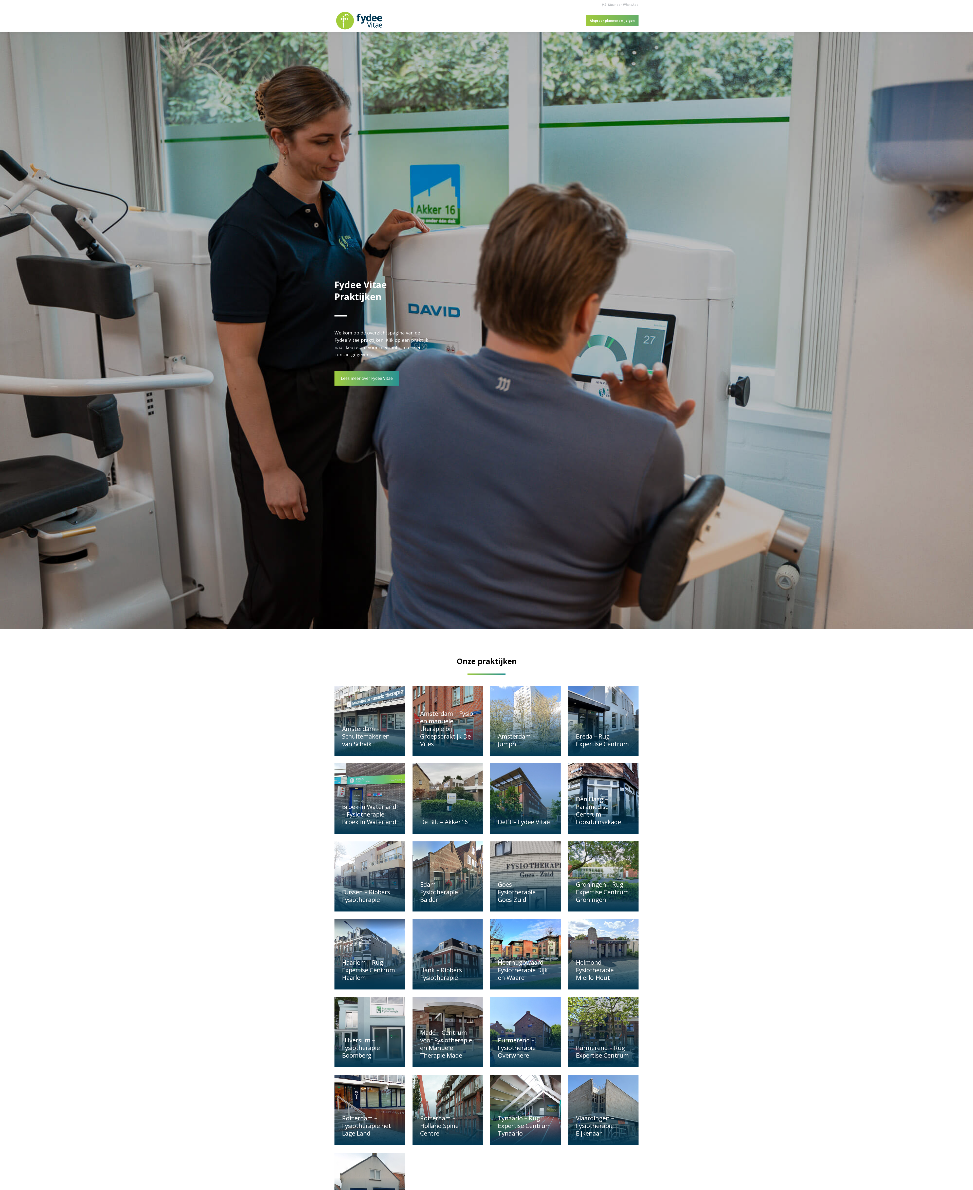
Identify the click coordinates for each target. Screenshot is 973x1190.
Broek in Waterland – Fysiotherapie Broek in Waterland (369, 814)
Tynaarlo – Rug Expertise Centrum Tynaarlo (524, 1125)
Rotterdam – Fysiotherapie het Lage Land (366, 1125)
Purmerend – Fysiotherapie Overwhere (517, 1047)
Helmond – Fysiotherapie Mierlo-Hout (595, 970)
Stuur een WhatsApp (623, 5)
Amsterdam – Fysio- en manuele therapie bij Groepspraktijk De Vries (447, 728)
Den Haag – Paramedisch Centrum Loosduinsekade (598, 810)
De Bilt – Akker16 (444, 822)
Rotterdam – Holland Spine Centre (439, 1125)
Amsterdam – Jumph (516, 740)
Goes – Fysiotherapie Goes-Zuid (517, 892)
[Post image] (369, 721)
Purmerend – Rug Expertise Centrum (602, 1051)
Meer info (353, 753)
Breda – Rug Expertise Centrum (602, 740)
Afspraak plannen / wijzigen (612, 21)
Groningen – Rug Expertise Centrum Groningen (602, 892)
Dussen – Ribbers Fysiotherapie (366, 896)
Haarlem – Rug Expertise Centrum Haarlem (368, 970)
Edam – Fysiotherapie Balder (439, 892)
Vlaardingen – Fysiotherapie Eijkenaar (595, 1125)
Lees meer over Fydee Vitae (367, 378)
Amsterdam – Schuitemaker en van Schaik (366, 736)
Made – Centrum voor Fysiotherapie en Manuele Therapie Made (446, 1043)
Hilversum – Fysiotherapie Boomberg (361, 1047)
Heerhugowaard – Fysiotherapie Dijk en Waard (523, 970)
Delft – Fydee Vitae (524, 822)
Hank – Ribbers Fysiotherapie (441, 974)
